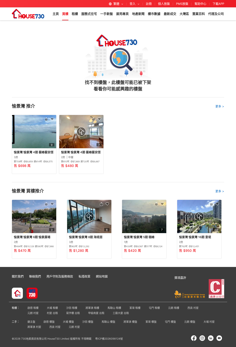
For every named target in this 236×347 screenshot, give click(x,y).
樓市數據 (154, 14)
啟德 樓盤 (49, 321)
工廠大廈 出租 (121, 312)
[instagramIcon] (202, 338)
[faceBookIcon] (194, 338)
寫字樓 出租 (73, 312)
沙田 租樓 (71, 307)
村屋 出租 (52, 312)
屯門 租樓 (154, 307)
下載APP (218, 4)
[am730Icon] (31, 293)
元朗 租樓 (173, 307)
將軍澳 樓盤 (130, 321)
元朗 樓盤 (189, 321)
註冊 (149, 4)
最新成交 (170, 14)
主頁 (56, 14)
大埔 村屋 (209, 321)
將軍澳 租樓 (92, 307)
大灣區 (184, 14)
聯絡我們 (35, 276)
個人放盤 (164, 4)
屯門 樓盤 (170, 321)
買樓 (65, 14)
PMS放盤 (182, 4)
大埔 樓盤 (68, 321)
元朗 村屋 (33, 312)
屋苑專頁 (122, 14)
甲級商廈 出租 (96, 312)
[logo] (28, 13)
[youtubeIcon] (219, 338)
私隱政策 (84, 276)
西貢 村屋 (193, 307)
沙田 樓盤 (87, 321)
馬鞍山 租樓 (114, 307)
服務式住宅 (89, 14)
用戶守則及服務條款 (59, 276)
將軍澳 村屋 (34, 326)
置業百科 (198, 14)
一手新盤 (106, 14)
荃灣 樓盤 (151, 321)
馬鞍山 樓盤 (108, 321)
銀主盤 (31, 321)
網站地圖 (102, 276)
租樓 (75, 14)
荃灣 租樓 (134, 307)
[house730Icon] (17, 293)
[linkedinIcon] (211, 338)
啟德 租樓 (33, 307)
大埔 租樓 (52, 307)
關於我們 (18, 276)
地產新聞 (138, 14)
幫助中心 (201, 4)
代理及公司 (216, 14)
